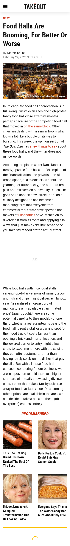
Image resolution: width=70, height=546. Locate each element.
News (6, 18)
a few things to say (43, 146)
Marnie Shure (16, 53)
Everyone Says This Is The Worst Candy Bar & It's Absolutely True (52, 511)
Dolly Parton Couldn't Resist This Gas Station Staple (52, 457)
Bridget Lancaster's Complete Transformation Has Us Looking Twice (16, 513)
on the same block (37, 126)
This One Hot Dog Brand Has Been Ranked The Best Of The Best (16, 459)
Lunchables (26, 215)
